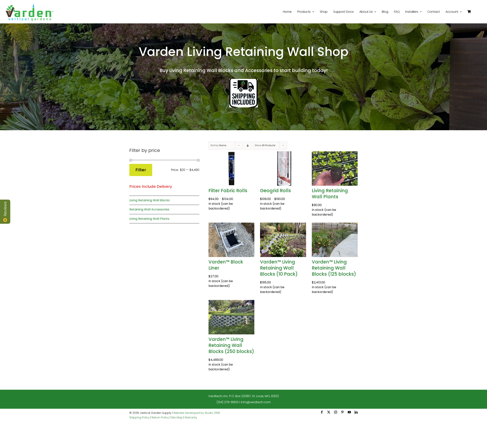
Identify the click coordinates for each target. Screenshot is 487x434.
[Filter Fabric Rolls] (231, 154)
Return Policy (160, 417)
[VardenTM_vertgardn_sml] (29, 5)
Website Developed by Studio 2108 (196, 413)
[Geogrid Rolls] (283, 154)
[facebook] (321, 412)
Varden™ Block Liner (225, 265)
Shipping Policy (139, 417)
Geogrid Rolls (275, 190)
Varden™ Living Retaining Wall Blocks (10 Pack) (279, 268)
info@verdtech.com (256, 402)
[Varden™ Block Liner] (231, 225)
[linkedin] (356, 412)
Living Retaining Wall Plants (330, 193)
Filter (140, 170)
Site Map (177, 417)
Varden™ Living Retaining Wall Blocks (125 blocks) (334, 268)
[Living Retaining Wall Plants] (335, 154)
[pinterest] (342, 412)
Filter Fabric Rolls (227, 190)
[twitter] (328, 412)
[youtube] (349, 412)
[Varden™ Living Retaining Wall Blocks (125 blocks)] (335, 225)
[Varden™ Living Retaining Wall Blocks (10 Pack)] (283, 225)
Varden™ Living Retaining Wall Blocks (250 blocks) (231, 345)
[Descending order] (247, 145)
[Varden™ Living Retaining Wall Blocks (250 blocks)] (231, 302)
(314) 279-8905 (227, 402)
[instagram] (335, 412)
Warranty (191, 417)
